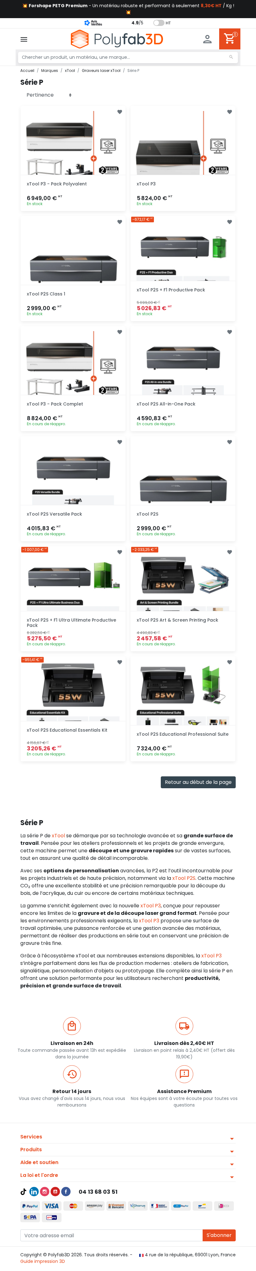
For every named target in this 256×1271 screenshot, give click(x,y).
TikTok (23, 1191)
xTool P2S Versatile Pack (54, 514)
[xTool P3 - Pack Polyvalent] (73, 158)
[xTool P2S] (182, 488)
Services (31, 1136)
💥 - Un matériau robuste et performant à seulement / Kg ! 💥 (128, 9)
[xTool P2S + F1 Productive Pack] (182, 268)
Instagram (44, 1191)
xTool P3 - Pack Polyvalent (57, 184)
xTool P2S (147, 514)
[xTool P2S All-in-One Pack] (182, 378)
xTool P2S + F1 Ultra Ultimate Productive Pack (71, 622)
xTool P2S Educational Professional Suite (183, 734)
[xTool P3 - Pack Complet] (73, 378)
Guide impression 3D (42, 1261)
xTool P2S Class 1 (46, 294)
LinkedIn (34, 1191)
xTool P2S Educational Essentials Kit (67, 730)
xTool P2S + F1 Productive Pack (171, 290)
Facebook (66, 1191)
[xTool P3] (182, 158)
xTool (58, 835)
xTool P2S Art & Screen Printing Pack (177, 620)
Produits (31, 1149)
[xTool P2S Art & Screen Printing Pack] (182, 598)
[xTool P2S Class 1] (73, 268)
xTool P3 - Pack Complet (55, 404)
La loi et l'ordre (39, 1175)
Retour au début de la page (198, 782)
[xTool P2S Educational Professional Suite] (182, 708)
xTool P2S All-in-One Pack (166, 404)
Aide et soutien (39, 1162)
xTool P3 (146, 184)
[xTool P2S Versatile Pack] (73, 488)
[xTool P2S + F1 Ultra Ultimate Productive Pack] (73, 598)
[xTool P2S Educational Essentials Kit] (73, 708)
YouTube (55, 1191)
